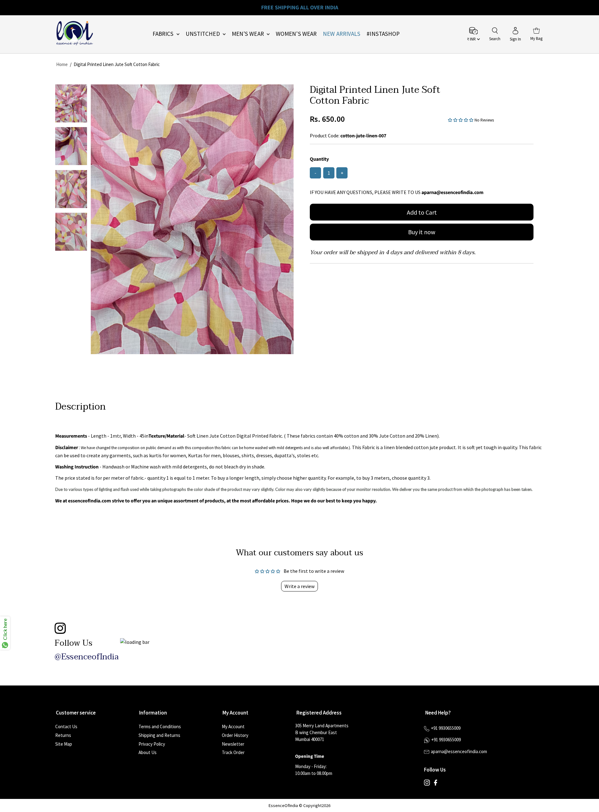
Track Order (233, 752)
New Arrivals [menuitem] (341, 33)
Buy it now (421, 232)
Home (62, 64)
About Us (148, 752)
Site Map (63, 744)
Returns (63, 735)
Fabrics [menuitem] (164, 33)
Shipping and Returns (159, 735)
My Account (233, 726)
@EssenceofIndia (87, 657)
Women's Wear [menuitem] (296, 33)
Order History (235, 735)
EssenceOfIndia (283, 805)
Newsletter (233, 744)
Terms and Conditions (160, 726)
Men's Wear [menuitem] (248, 33)
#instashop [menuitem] (383, 33)
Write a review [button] (299, 586)
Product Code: (324, 135)
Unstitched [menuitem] (203, 33)
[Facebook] (435, 784)
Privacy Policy (152, 744)
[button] (461, 119)
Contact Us (66, 726)
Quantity (319, 159)
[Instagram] (426, 784)
